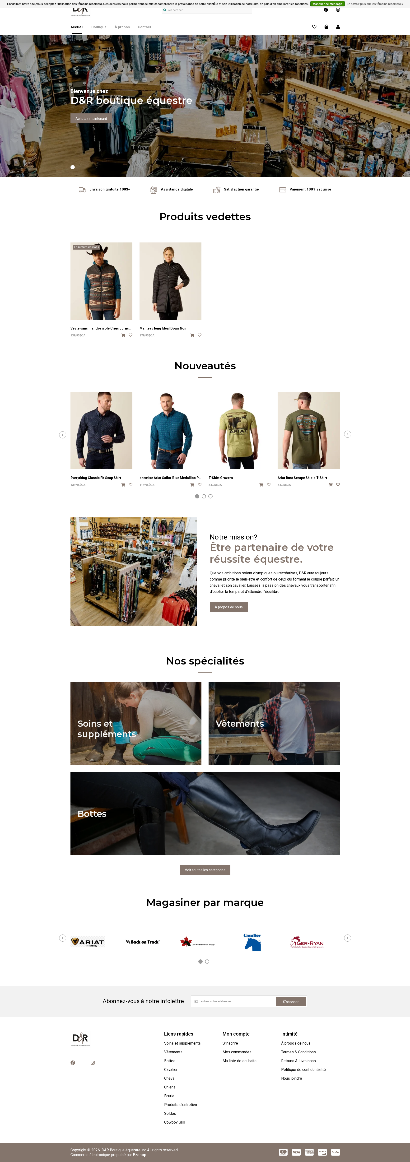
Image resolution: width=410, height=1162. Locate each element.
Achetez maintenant (91, 118)
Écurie (169, 1096)
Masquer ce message (327, 4)
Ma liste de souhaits (239, 1061)
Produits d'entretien (180, 1104)
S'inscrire (230, 1043)
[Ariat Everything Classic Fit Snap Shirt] (101, 430)
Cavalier (170, 1069)
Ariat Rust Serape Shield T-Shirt (302, 478)
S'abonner (291, 1002)
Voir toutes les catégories (205, 870)
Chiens (170, 1087)
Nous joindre (291, 1078)
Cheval (169, 1078)
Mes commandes (237, 1052)
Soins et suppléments (182, 1043)
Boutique (99, 27)
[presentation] (62, 434)
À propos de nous (229, 607)
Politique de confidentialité (303, 1069)
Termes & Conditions (298, 1052)
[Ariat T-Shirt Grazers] (239, 430)
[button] (72, 167)
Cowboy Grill (174, 1122)
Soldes (170, 1113)
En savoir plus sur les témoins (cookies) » (375, 4)
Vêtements (173, 1052)
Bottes (169, 1061)
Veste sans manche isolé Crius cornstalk (102, 328)
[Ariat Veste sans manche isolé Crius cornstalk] (101, 281)
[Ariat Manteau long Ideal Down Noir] (170, 281)
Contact (144, 27)
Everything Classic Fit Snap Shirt (95, 478)
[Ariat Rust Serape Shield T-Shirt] (309, 430)
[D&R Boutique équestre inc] (80, 16)
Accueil (76, 27)
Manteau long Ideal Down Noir (163, 328)
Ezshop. (140, 1154)
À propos (122, 27)
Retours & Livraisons (298, 1061)
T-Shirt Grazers (221, 478)
